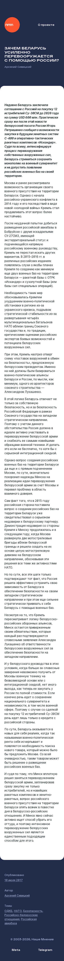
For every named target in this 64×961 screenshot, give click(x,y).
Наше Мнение (12, 24)
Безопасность (32, 911)
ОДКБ (8, 911)
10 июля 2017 (13, 880)
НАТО (18, 911)
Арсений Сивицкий (17, 66)
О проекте (46, 24)
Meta (16, 949)
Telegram (45, 949)
